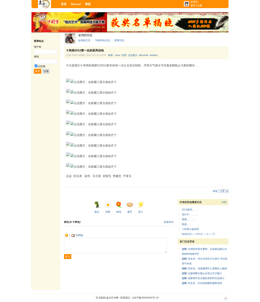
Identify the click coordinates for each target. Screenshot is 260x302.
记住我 (41, 66)
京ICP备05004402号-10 (145, 297)
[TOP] (226, 300)
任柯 (184, 249)
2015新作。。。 (191, 209)
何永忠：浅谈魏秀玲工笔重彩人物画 (207, 268)
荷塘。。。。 (189, 219)
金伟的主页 (84, 40)
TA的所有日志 (102, 40)
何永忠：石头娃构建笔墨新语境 (205, 283)
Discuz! (76, 4)
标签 (110, 55)
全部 (224, 202)
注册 (199, 5)
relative (154, 55)
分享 (222, 191)
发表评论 (169, 222)
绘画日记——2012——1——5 (198, 234)
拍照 (124, 55)
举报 (215, 191)
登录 (193, 5)
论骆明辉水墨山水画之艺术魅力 (205, 273)
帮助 (88, 4)
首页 (64, 4)
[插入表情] (67, 235)
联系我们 (125, 297)
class (117, 55)
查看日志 (119, 40)
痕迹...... (186, 224)
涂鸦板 (79, 235)
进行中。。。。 (190, 214)
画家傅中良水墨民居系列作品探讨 (206, 278)
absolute (143, 55)
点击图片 (133, 55)
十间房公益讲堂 (190, 229)
